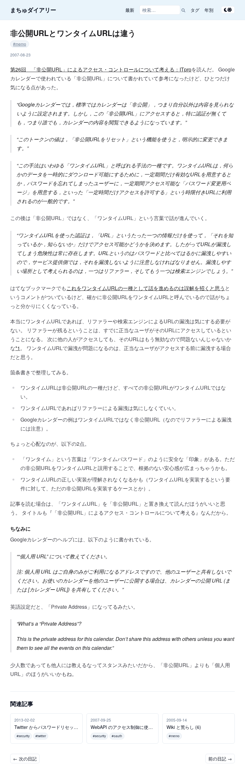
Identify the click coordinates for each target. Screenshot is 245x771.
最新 (129, 10)
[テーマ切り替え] (228, 10)
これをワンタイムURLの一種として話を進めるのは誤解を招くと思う (145, 288)
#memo (19, 44)
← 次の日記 (25, 758)
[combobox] (159, 10)
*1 (17, 348)
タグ (194, 10)
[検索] (183, 10)
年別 (208, 10)
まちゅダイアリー (33, 10)
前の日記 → (220, 758)
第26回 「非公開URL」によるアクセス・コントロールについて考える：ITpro (100, 69)
